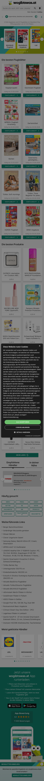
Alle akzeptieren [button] (22, 422)
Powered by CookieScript (33, 436)
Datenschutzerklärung (10, 417)
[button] (22, 432)
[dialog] (22, 390)
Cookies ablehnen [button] (23, 427)
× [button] (39, 346)
